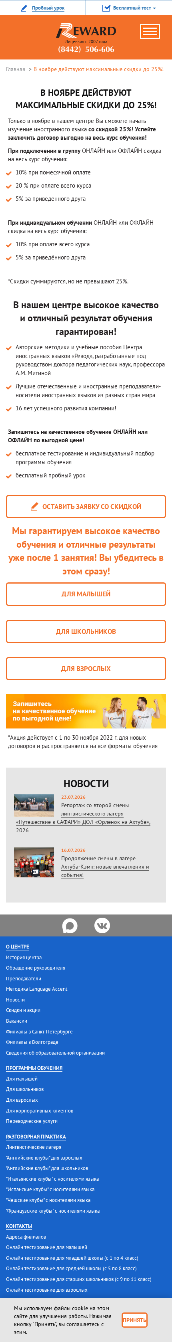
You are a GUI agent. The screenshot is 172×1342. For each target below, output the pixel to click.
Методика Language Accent (36, 989)
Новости (15, 999)
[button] (129, 7)
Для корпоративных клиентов (39, 1110)
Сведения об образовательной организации (55, 1052)
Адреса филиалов (26, 1236)
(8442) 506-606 (86, 50)
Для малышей (86, 594)
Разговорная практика (36, 1136)
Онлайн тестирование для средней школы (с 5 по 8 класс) (71, 1268)
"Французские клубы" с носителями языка (53, 1210)
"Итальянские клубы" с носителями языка (52, 1179)
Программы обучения (34, 1068)
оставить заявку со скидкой (91, 506)
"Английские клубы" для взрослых (44, 1157)
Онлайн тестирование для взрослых (47, 1290)
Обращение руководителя (35, 967)
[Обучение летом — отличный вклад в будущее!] (86, 711)
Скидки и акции (23, 1010)
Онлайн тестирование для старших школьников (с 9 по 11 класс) (79, 1279)
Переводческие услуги (32, 1121)
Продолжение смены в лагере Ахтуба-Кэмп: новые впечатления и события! (105, 867)
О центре (17, 946)
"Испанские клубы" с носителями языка (50, 1189)
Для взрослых (86, 668)
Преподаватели (23, 978)
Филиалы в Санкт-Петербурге (39, 1031)
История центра (24, 957)
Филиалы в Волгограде (32, 1042)
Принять (134, 1320)
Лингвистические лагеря (33, 1147)
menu (154, 34)
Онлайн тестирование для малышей (46, 1247)
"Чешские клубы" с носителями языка (48, 1200)
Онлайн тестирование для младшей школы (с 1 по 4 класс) (72, 1258)
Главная (15, 69)
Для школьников (86, 631)
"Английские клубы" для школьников (47, 1168)
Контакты (19, 1226)
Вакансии (16, 1020)
